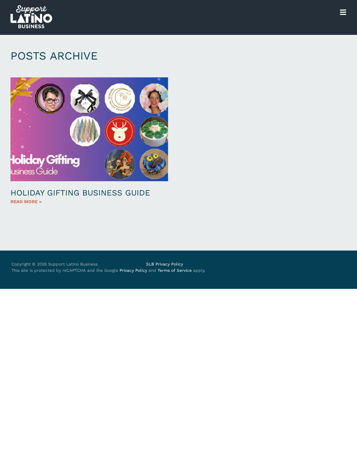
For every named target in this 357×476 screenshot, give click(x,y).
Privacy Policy (133, 270)
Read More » (26, 201)
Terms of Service (175, 270)
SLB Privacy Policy (164, 264)
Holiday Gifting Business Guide (80, 193)
